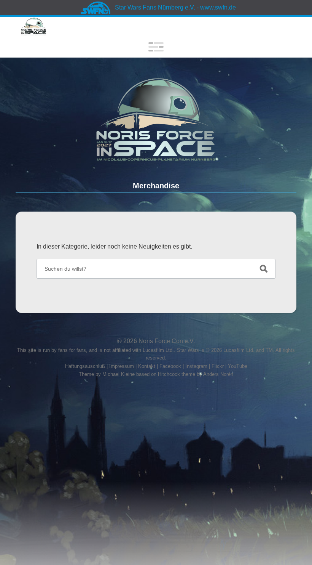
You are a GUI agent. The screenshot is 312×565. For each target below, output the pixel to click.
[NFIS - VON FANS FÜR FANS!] (156, 119)
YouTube (237, 366)
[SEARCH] (263, 268)
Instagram (196, 366)
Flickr (218, 366)
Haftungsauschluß (85, 366)
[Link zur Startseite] (33, 26)
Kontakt (146, 366)
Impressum (121, 366)
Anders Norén (218, 374)
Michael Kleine (119, 374)
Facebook (170, 366)
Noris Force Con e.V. (166, 341)
